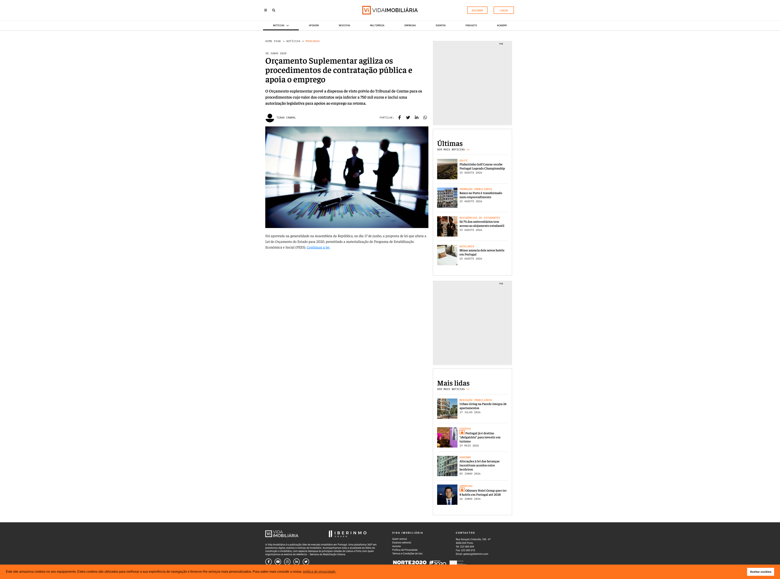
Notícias (293, 41)
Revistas (344, 25)
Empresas (410, 25)
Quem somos (399, 539)
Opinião (314, 25)
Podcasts (471, 25)
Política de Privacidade (404, 550)
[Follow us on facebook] (268, 561)
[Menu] (265, 10)
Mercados (313, 41)
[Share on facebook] (399, 117)
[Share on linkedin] (416, 117)
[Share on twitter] (408, 117)
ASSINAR (477, 10)
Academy (502, 25)
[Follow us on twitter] (306, 561)
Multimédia (377, 25)
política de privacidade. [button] (319, 571)
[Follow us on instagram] (287, 561)
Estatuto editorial (401, 542)
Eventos (441, 25)
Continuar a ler (318, 247)
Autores (396, 546)
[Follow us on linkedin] (296, 561)
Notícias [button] (278, 25)
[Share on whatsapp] (425, 117)
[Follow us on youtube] (278, 561)
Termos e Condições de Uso (407, 553)
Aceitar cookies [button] (760, 571)
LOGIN (504, 10)
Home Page (273, 41)
